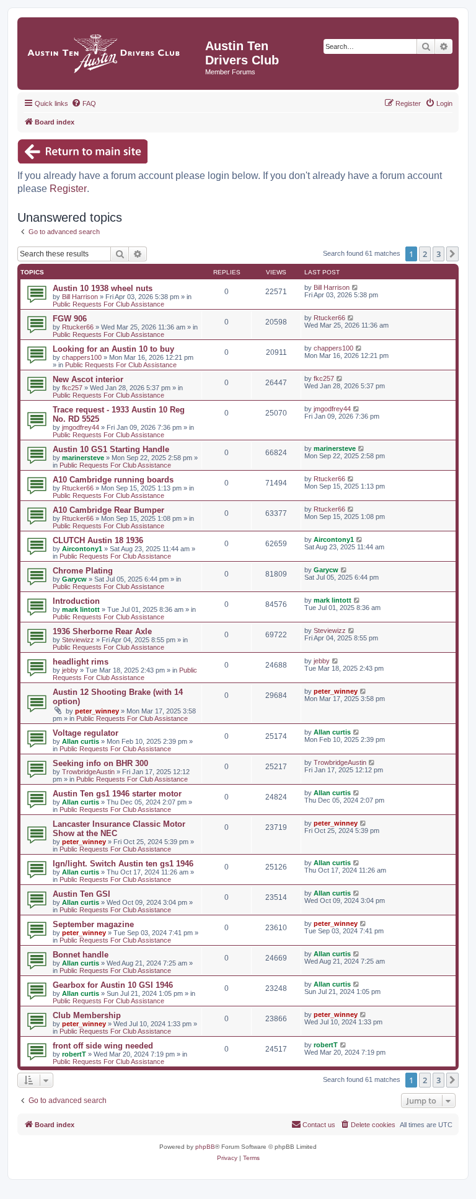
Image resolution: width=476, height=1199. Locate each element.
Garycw (74, 579)
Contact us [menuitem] (318, 1124)
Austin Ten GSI (81, 894)
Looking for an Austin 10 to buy (113, 349)
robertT (74, 1054)
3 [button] (438, 253)
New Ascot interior (88, 379)
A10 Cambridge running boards (113, 479)
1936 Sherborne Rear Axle (102, 631)
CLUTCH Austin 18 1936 (98, 540)
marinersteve (83, 457)
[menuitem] (83, 103)
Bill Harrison (80, 296)
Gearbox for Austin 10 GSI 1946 (113, 985)
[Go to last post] (355, 287)
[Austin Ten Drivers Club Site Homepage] (112, 50)
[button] (452, 253)
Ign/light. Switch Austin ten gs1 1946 (123, 863)
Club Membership (87, 1015)
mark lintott (81, 609)
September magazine (93, 924)
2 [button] (425, 253)
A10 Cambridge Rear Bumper (108, 510)
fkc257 (72, 387)
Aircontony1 (82, 548)
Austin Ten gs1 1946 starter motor (117, 793)
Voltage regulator (85, 733)
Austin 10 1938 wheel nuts (102, 288)
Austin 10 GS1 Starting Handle (111, 449)
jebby (70, 670)
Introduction (76, 601)
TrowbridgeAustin (88, 771)
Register (68, 188)
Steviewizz (78, 639)
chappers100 (82, 357)
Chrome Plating (83, 570)
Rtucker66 (78, 327)
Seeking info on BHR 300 (100, 763)
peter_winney (97, 711)
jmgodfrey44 (80, 427)
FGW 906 (70, 318)
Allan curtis (80, 741)
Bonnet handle (80, 954)
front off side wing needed (103, 1045)
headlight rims (80, 661)
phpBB (205, 1146)
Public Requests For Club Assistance (108, 304)
